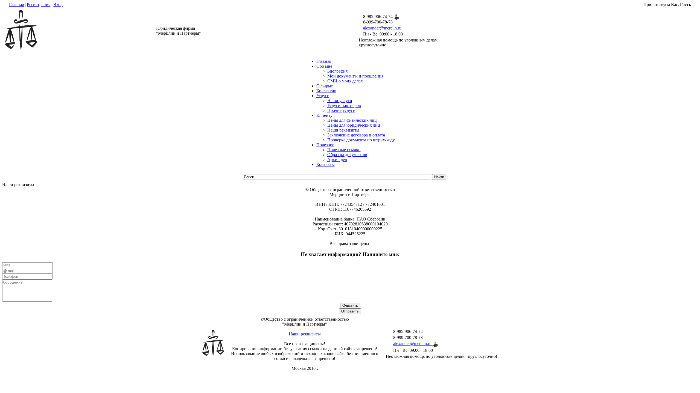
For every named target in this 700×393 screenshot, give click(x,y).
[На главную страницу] (21, 49)
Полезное (325, 144)
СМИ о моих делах (345, 81)
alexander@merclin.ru (382, 28)
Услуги (322, 95)
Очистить (350, 305)
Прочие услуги (341, 110)
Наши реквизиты (343, 130)
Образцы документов (347, 154)
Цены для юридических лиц (353, 125)
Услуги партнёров (344, 105)
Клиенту (324, 115)
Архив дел (337, 159)
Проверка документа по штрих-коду (361, 140)
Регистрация (38, 4)
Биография (337, 71)
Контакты (325, 164)
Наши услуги (339, 100)
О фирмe (324, 86)
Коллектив (326, 90)
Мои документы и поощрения (355, 76)
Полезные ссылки (344, 149)
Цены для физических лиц (352, 120)
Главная (16, 4)
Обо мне (324, 66)
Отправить (350, 311)
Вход (58, 4)
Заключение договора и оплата (356, 135)
